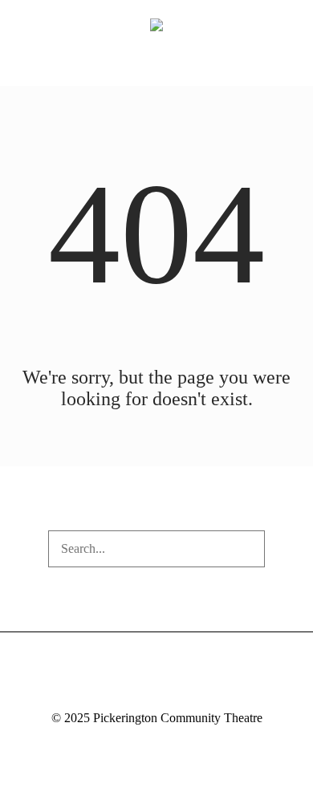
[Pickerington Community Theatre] (156, 24)
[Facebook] (126, 689)
